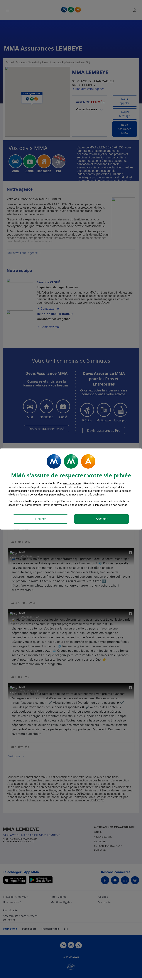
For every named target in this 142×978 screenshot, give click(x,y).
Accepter (101, 518)
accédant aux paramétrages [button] (25, 505)
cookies (103, 505)
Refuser (40, 518)
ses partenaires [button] (72, 483)
